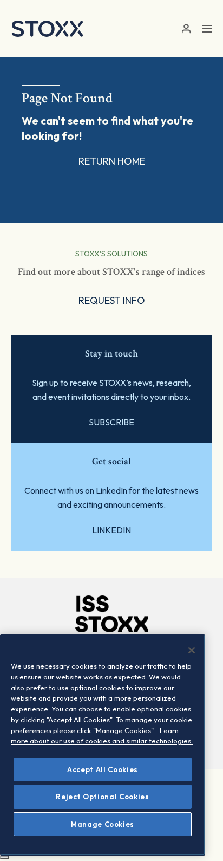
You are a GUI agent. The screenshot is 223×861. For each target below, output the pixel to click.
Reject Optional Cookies (102, 796)
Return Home (111, 161)
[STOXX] (47, 28)
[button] (186, 29)
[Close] (192, 650)
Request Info (111, 300)
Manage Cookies (102, 824)
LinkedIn (111, 530)
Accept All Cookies (102, 769)
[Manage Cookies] (4, 857)
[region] (102, 745)
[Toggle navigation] (207, 29)
